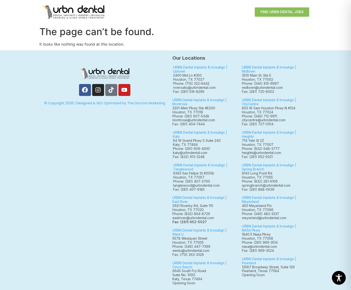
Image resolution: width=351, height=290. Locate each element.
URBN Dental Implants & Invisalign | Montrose (199, 102)
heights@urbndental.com (261, 153)
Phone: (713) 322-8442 (191, 83)
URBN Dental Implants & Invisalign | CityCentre (269, 102)
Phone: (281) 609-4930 (191, 149)
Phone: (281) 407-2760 (191, 181)
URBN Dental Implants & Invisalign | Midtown (269, 69)
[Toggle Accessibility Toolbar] (338, 277)
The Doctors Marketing (146, 103)
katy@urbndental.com (190, 153)
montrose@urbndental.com (193, 120)
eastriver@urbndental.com (193, 218)
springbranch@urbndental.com (266, 185)
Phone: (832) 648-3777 (262, 149)
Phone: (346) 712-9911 (259, 116)
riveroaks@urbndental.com (194, 87)
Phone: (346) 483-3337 (260, 214)
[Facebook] (85, 90)
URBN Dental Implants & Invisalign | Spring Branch (269, 167)
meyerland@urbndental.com (264, 218)
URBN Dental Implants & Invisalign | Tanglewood (200, 167)
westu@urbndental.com (190, 250)
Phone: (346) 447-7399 (191, 246)
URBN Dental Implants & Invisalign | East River (199, 199)
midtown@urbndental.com (262, 87)
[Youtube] (124, 90)
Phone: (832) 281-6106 (260, 181)
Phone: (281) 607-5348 (191, 116)
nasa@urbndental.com (259, 246)
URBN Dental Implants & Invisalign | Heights (269, 134)
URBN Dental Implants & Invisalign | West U (199, 232)
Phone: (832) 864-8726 (192, 214)
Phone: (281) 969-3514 (260, 242)
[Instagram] (98, 90)
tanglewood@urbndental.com (196, 185)
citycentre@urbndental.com (263, 120)
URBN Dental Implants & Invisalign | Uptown (200, 69)
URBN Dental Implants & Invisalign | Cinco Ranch (199, 265)
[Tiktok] (111, 90)
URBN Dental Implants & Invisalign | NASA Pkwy (269, 228)
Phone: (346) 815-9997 (262, 83)
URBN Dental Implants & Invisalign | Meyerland (269, 199)
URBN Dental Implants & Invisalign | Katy (200, 134)
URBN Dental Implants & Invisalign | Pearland (269, 261)
